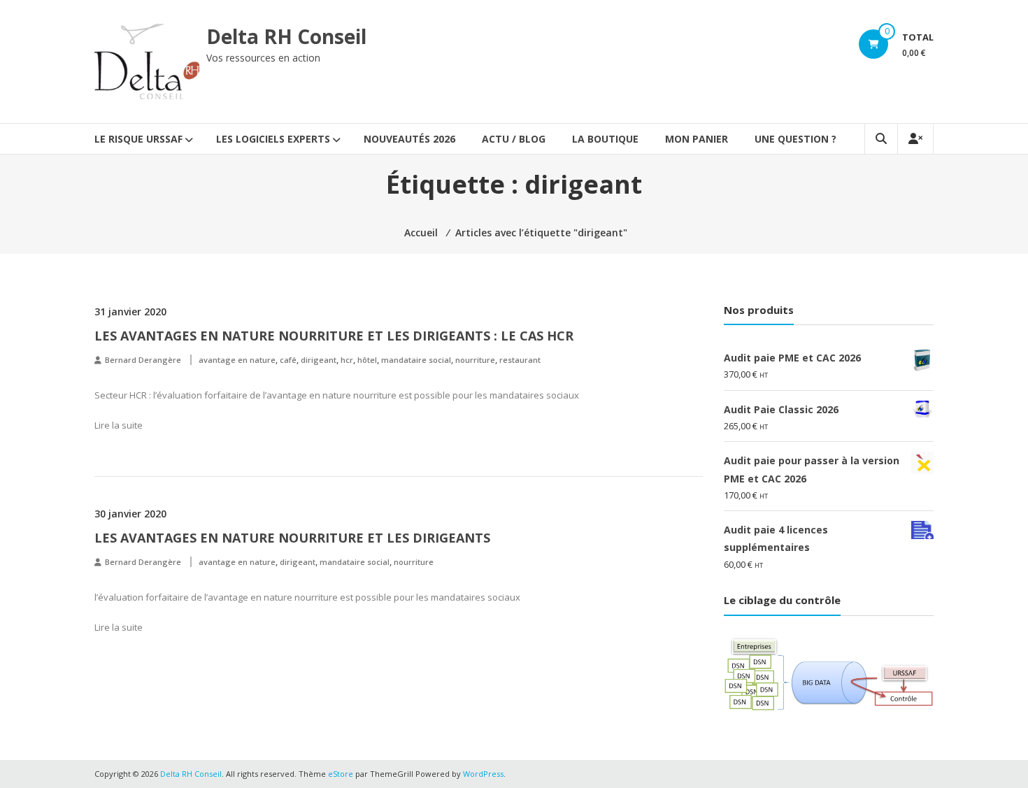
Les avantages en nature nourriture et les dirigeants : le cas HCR (333, 335)
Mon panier (696, 138)
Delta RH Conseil (286, 36)
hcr (347, 359)
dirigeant (318, 359)
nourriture (475, 359)
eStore (340, 773)
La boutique (605, 138)
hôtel (367, 359)
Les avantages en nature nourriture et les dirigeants (292, 537)
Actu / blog (513, 138)
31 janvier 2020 (130, 311)
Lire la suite (118, 425)
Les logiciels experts (273, 138)
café (288, 359)
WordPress (483, 773)
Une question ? (795, 138)
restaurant (520, 359)
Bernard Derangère (143, 359)
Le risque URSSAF (138, 138)
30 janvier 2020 (130, 513)
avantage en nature (237, 359)
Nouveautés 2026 (409, 138)
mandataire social (416, 359)
